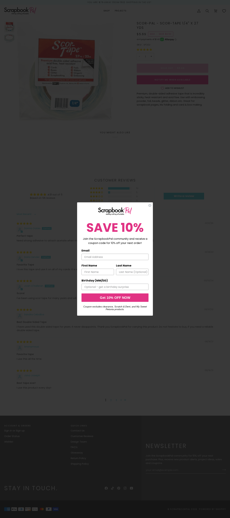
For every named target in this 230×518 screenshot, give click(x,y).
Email (85, 251)
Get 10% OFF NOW (115, 297)
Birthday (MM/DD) (94, 280)
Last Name (123, 266)
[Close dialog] (150, 205)
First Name (89, 266)
